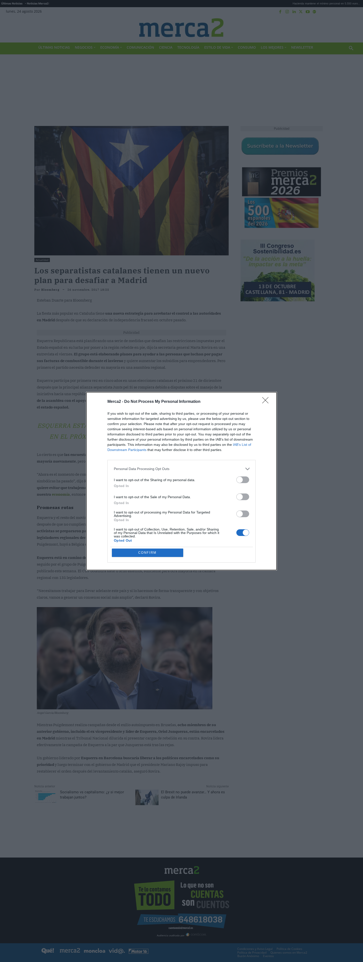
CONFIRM (147, 552)
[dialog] (181, 481)
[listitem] (181, 468)
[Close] (267, 402)
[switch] (242, 479)
